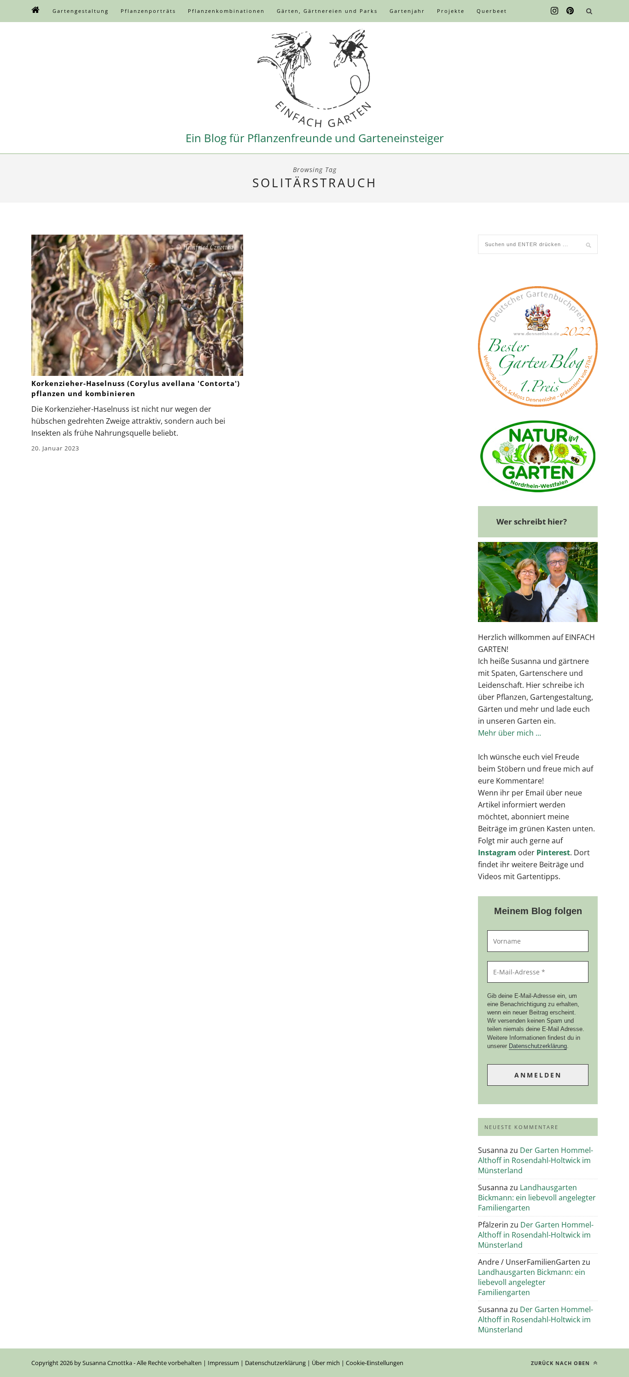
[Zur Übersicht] (36, 11)
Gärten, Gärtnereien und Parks (327, 10)
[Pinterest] (570, 11)
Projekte (451, 10)
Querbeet (492, 10)
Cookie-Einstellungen (374, 1363)
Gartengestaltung (80, 10)
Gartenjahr (407, 10)
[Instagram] (554, 11)
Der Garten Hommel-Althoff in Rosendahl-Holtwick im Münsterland (535, 1160)
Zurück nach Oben (561, 1363)
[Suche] (589, 11)
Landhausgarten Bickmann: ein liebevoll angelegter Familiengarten (537, 1197)
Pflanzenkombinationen (226, 10)
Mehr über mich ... (509, 733)
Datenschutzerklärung (538, 1046)
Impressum (223, 1363)
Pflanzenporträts (148, 10)
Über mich (326, 1363)
